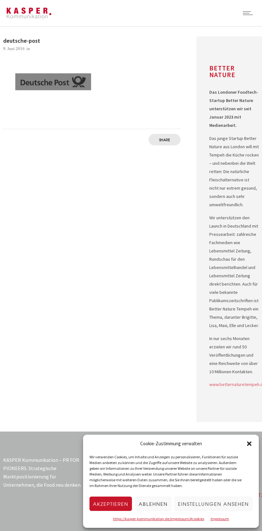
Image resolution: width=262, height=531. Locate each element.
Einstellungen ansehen (213, 503)
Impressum (220, 518)
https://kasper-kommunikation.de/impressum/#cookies (158, 518)
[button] (249, 443)
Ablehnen (153, 503)
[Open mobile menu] (249, 13)
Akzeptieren (110, 503)
